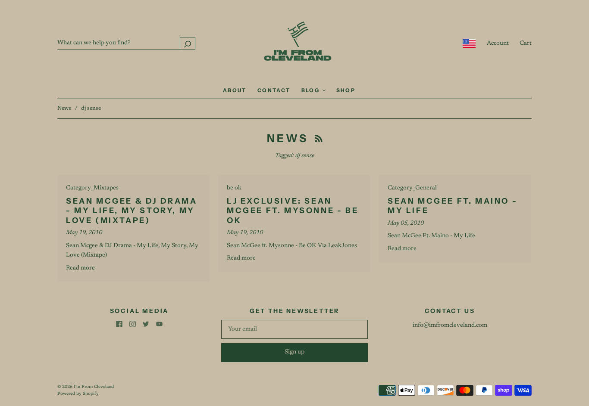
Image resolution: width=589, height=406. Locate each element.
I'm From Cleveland (94, 387)
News (64, 108)
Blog (311, 90)
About (235, 90)
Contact (274, 90)
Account (498, 43)
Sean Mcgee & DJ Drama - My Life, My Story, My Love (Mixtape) (131, 210)
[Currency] (469, 43)
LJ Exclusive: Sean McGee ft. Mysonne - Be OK (292, 210)
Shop (346, 90)
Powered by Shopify (78, 394)
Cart (526, 43)
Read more (80, 268)
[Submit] (187, 43)
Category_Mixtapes (92, 188)
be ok (234, 188)
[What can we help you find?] (126, 43)
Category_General (412, 188)
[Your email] (294, 329)
